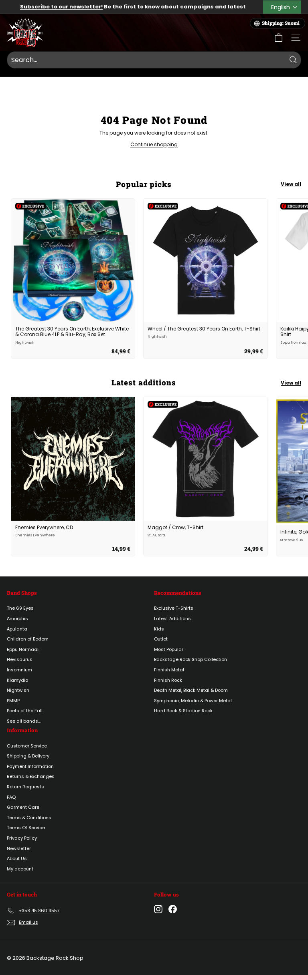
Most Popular (168, 649)
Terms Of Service (26, 827)
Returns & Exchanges (31, 776)
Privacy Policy (22, 838)
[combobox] (154, 60)
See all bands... (24, 721)
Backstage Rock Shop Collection (190, 659)
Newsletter (19, 848)
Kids (159, 629)
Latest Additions (172, 618)
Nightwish (18, 690)
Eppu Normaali (23, 649)
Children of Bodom (28, 639)
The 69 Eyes (20, 608)
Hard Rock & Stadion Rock (183, 710)
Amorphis (17, 618)
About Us (17, 858)
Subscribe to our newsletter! (61, 6)
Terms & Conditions (29, 817)
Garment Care (23, 807)
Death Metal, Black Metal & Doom (191, 690)
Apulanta (17, 629)
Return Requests (25, 787)
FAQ (11, 797)
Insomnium (19, 670)
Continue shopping (154, 144)
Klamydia (17, 680)
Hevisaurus (19, 659)
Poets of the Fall (25, 710)
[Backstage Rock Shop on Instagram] (158, 909)
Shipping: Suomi (281, 23)
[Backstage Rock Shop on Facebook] (172, 909)
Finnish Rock (168, 680)
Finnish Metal (169, 670)
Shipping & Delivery (28, 756)
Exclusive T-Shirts (173, 608)
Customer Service (27, 746)
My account (20, 869)
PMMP (13, 700)
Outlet (161, 639)
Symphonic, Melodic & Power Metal (193, 700)
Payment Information (30, 766)
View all (291, 184)
